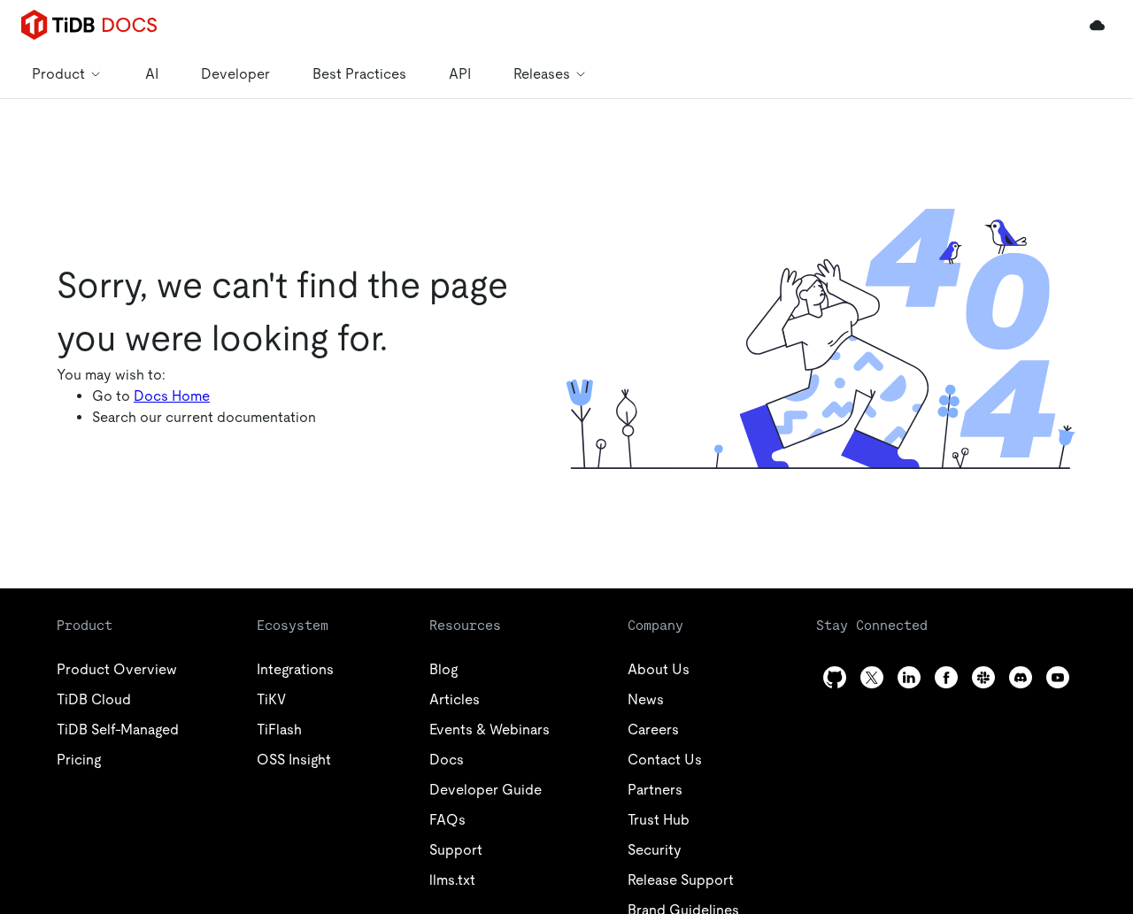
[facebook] (946, 677)
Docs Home (172, 396)
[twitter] (871, 677)
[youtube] (1057, 677)
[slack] (983, 677)
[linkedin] (909, 677)
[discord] (1020, 677)
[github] (834, 677)
